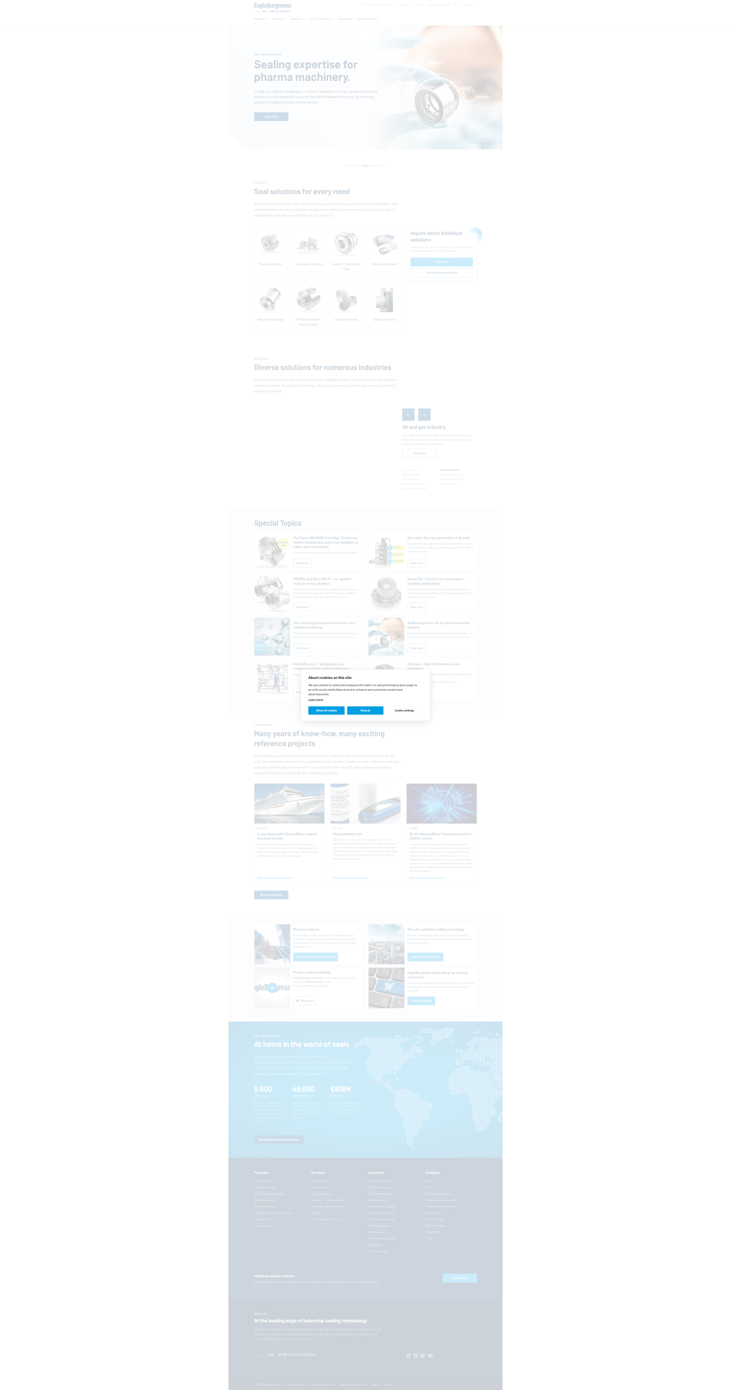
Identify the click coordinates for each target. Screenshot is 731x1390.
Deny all (365, 710)
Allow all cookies (326, 710)
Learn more (315, 699)
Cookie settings (404, 710)
